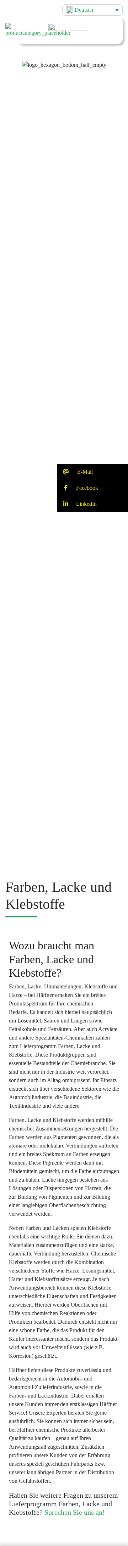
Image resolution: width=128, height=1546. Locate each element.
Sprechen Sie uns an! (74, 1512)
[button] (64, 59)
